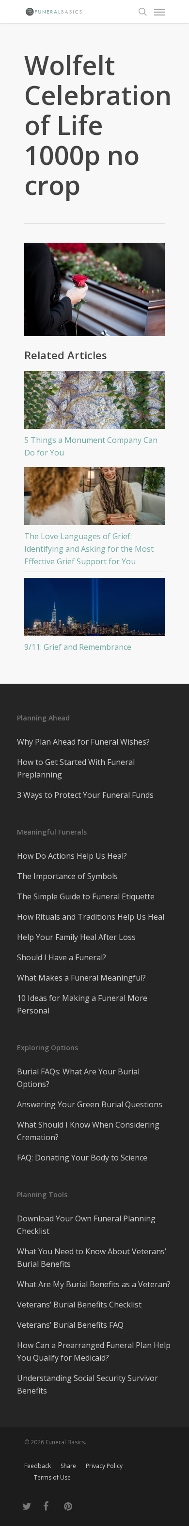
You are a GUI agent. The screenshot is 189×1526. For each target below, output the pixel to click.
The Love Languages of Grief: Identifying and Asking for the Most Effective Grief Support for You (89, 549)
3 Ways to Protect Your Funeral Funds (85, 795)
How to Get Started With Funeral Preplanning (76, 768)
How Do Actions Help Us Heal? (72, 856)
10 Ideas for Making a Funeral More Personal (82, 1004)
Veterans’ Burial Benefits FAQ (70, 1325)
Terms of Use (52, 1477)
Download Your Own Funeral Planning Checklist (86, 1224)
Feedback (37, 1466)
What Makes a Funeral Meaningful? (81, 977)
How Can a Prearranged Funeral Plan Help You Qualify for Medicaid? (94, 1351)
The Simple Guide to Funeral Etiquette (86, 896)
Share (68, 1466)
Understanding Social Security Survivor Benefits (87, 1384)
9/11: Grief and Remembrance (77, 647)
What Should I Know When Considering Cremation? (88, 1131)
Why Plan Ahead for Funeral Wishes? (83, 741)
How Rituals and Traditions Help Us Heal (90, 916)
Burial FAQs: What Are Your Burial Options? (78, 1077)
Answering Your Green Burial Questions (89, 1104)
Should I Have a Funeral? (61, 957)
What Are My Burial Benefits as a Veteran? (94, 1284)
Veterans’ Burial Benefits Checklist (79, 1304)
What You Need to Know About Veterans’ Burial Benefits (91, 1257)
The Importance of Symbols (67, 876)
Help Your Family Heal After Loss (76, 937)
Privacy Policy (104, 1466)
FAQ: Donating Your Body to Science (82, 1157)
